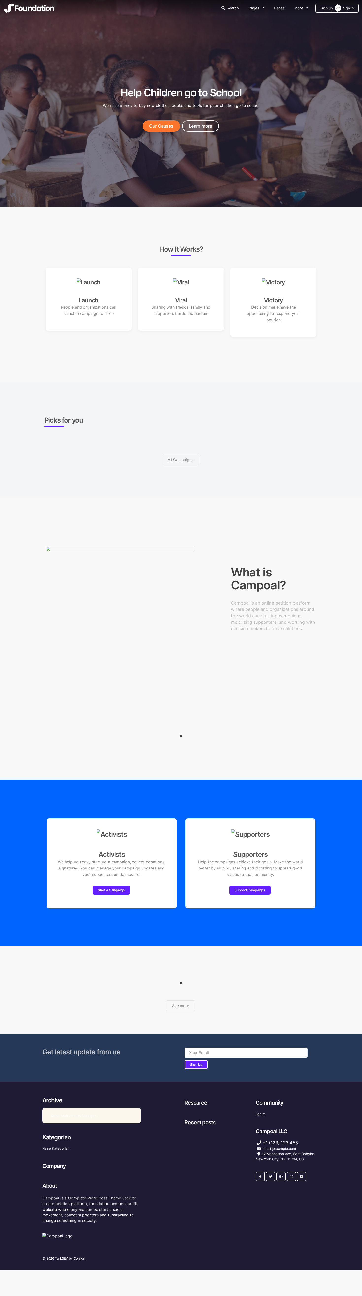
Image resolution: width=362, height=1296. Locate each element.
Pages (253, 8)
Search (233, 8)
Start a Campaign (111, 890)
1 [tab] (181, 735)
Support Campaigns (249, 890)
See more (180, 1005)
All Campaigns (180, 459)
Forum (260, 1114)
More (298, 8)
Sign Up (327, 8)
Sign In (348, 8)
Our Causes (161, 126)
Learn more (200, 126)
